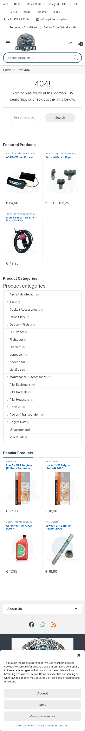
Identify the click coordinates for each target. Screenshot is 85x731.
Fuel (14, 153)
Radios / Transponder (24, 414)
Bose (17, 4)
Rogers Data (18, 422)
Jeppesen (17, 354)
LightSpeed (17, 369)
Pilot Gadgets (18, 392)
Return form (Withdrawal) (60, 27)
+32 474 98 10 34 (19, 19)
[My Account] (71, 42)
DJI (75, 4)
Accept (42, 693)
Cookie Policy (25, 725)
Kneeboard (17, 362)
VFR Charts (17, 437)
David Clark (34, 4)
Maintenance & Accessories (20, 154)
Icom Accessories (23, 213)
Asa (5, 4)
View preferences (42, 716)
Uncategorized (20, 429)
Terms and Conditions (23, 27)
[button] (79, 655)
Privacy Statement (47, 725)
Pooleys (41, 11)
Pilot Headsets (19, 399)
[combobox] (37, 57)
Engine (10, 521)
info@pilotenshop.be (53, 19)
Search (75, 57)
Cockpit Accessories (63, 153)
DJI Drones (17, 332)
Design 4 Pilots (57, 4)
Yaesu (56, 11)
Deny (42, 705)
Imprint (64, 725)
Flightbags (17, 339)
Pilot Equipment (20, 384)
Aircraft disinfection (22, 294)
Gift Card (15, 347)
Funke (13, 11)
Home (7, 70)
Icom (27, 11)
